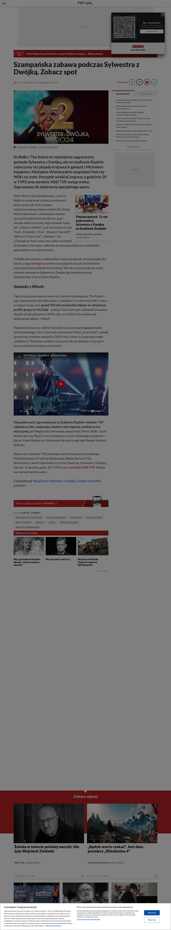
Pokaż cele (152, 920)
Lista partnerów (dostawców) (88, 919)
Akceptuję (152, 913)
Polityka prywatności (53, 926)
